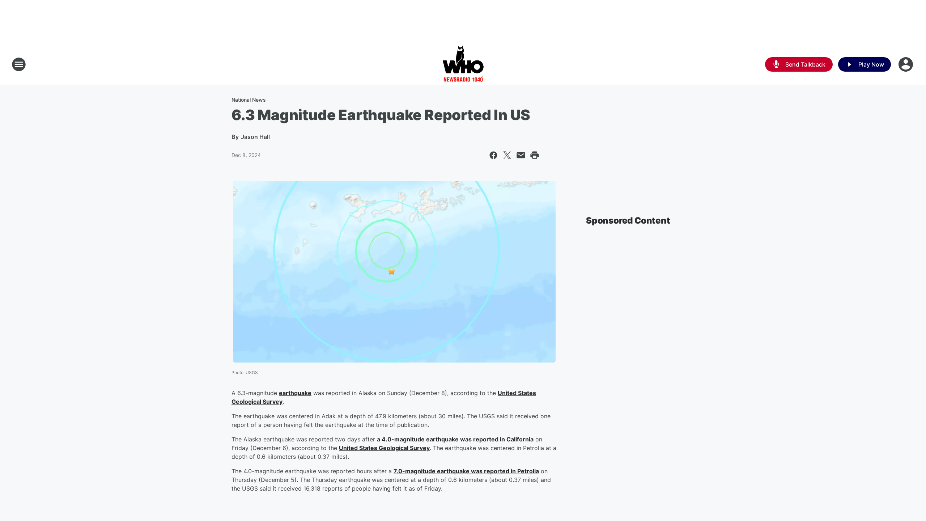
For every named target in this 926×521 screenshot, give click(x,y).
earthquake (295, 393)
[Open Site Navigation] (19, 64)
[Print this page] (535, 155)
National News (249, 100)
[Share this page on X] (507, 155)
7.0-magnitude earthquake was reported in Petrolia (466, 471)
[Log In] (906, 64)
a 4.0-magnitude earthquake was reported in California (455, 439)
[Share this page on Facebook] (493, 155)
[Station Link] (463, 64)
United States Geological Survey (384, 448)
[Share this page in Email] (521, 155)
